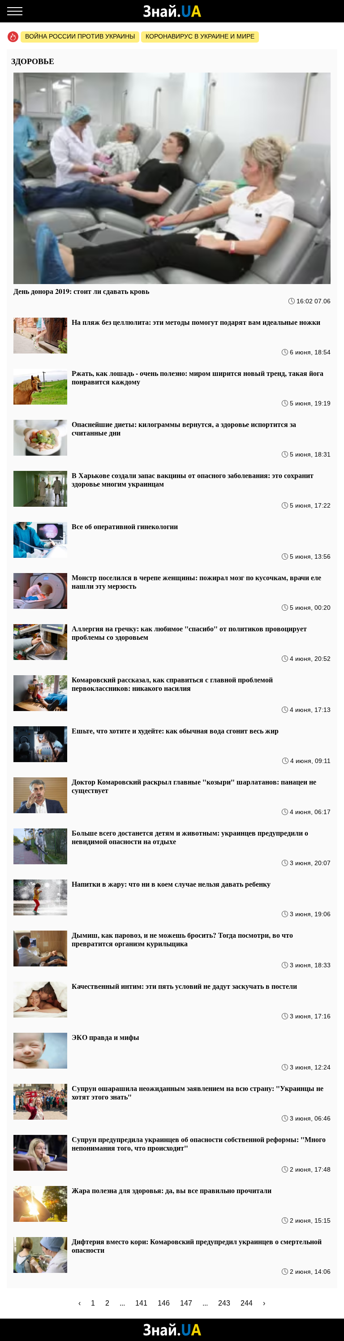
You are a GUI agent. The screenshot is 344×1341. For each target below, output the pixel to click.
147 (186, 1303)
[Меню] (14, 11)
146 (164, 1303)
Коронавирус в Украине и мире (200, 36)
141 (141, 1303)
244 (247, 1303)
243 (224, 1303)
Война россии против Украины (80, 36)
